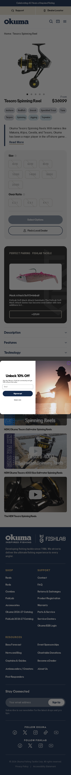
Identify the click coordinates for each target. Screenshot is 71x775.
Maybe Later (17, 400)
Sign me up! (18, 393)
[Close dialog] (68, 363)
